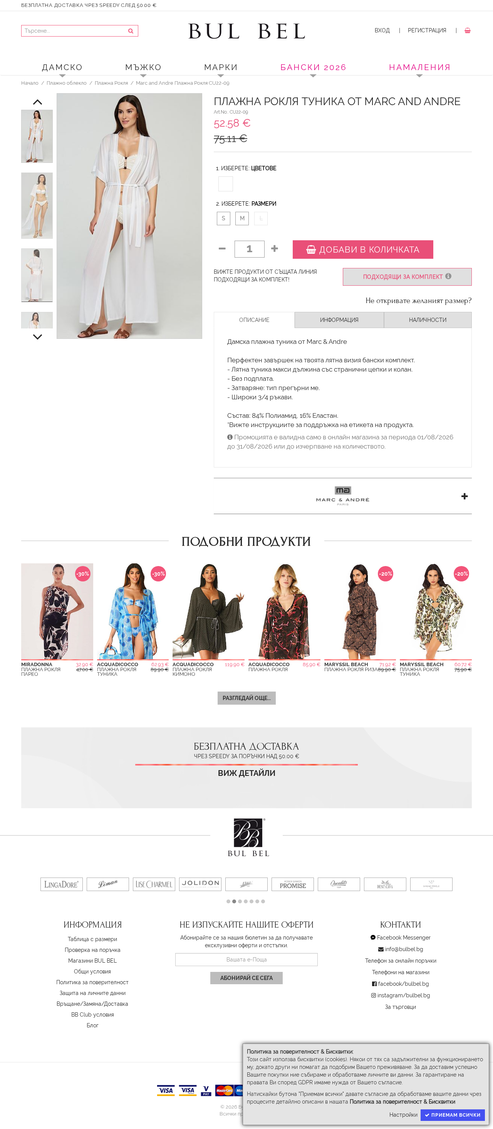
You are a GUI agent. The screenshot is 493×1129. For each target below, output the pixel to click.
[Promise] (293, 884)
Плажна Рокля (111, 83)
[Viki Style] (246, 884)
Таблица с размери (92, 939)
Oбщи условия (92, 971)
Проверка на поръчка (93, 950)
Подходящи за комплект (404, 277)
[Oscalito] (339, 884)
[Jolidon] (200, 884)
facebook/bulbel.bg (403, 984)
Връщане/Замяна (79, 1004)
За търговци (400, 1007)
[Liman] (108, 884)
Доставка (116, 1004)
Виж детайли (246, 773)
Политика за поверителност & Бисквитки (402, 1102)
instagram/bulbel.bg (403, 995)
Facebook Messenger (404, 938)
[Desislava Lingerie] (385, 884)
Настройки (403, 1115)
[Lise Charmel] (154, 884)
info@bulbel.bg (404, 949)
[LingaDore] (61, 884)
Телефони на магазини (400, 972)
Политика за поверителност (92, 982)
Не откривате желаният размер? (419, 300)
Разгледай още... (247, 698)
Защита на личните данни (93, 993)
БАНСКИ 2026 (313, 67)
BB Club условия (92, 1015)
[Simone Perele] (431, 884)
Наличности (427, 320)
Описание (254, 320)
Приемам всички (455, 1115)
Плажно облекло (67, 83)
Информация (339, 320)
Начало (30, 83)
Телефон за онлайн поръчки (400, 961)
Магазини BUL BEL (92, 961)
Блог (93, 1025)
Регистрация (427, 30)
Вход (382, 30)
